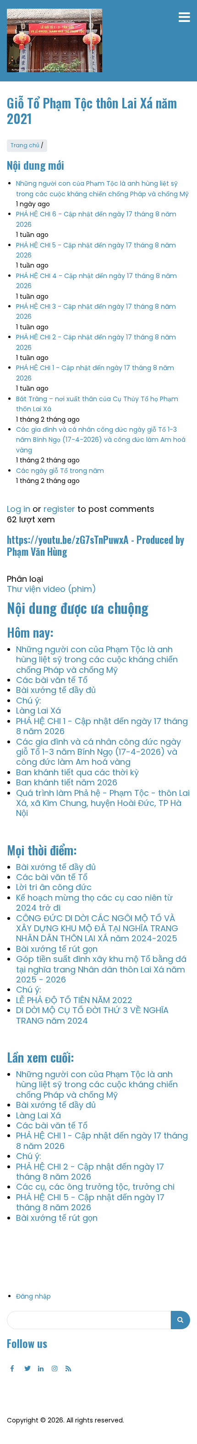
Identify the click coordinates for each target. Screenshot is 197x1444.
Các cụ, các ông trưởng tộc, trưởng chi (95, 1186)
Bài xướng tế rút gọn (57, 949)
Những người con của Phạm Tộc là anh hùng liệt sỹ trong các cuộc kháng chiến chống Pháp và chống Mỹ (97, 660)
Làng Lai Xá (38, 710)
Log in (18, 509)
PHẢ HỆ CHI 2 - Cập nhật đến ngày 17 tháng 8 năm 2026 (90, 1171)
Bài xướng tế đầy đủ (56, 690)
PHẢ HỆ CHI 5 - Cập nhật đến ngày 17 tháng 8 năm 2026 (90, 1202)
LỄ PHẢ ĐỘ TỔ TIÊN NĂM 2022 (74, 1000)
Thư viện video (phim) (51, 589)
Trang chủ (25, 145)
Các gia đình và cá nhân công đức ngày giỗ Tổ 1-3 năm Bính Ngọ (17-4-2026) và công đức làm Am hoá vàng (101, 440)
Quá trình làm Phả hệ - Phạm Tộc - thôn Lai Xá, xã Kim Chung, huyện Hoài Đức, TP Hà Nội (103, 803)
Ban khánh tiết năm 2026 (66, 782)
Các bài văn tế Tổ (52, 680)
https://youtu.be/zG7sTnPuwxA (68, 539)
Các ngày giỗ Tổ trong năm (60, 470)
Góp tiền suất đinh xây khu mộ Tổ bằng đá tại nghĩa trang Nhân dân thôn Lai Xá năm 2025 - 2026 (101, 969)
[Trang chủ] (54, 40)
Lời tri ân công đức (54, 887)
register (59, 509)
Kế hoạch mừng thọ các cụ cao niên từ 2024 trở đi (94, 902)
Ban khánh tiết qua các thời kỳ (77, 772)
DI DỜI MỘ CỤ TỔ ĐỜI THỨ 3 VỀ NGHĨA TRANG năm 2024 (92, 1015)
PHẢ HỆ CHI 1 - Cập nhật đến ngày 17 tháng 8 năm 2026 (102, 726)
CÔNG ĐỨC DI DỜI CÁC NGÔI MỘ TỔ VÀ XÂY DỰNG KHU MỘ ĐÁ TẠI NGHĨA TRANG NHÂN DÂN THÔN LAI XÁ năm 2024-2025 (97, 929)
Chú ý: (28, 700)
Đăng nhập (33, 1296)
